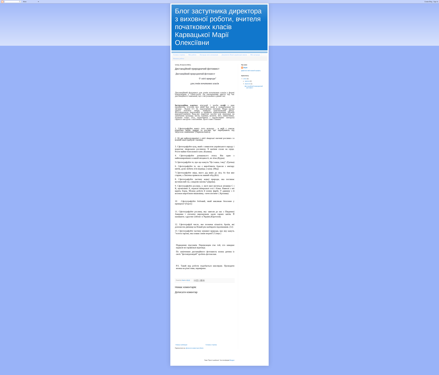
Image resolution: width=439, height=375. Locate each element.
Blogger (232, 360)
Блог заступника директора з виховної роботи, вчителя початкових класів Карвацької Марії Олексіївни (218, 26)
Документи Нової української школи (234, 55)
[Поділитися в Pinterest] (203, 280)
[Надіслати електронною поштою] (195, 280)
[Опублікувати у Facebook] (201, 280)
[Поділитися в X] (199, 280)
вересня (248, 84)
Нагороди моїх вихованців (209, 55)
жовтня (247, 81)
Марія (245, 67)
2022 (245, 79)
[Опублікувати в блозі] (197, 280)
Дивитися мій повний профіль (251, 70)
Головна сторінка (179, 55)
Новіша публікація (181, 345)
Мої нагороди (255, 55)
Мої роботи (192, 55)
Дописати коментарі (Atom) (194, 348)
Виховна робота (178, 58)
